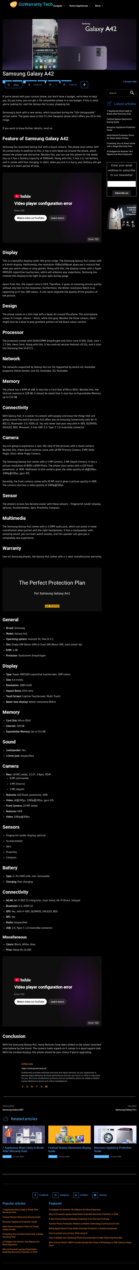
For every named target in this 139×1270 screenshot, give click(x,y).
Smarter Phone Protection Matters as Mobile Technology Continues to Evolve (84, 1223)
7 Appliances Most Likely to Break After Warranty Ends (119, 112)
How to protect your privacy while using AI (68, 1233)
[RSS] (41, 1086)
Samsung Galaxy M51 (13, 1109)
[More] (84, 84)
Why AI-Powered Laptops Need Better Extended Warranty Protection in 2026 (20, 1251)
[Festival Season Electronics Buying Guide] (69, 1134)
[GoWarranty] (11, 1075)
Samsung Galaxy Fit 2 (126, 1109)
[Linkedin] (32, 1086)
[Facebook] (22, 1086)
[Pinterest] (37, 1086)
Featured (7, 1156)
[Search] (132, 93)
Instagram (64, 1195)
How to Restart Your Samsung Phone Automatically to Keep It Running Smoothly (85, 1237)
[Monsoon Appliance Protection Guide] (115, 1134)
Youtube (103, 1195)
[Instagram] (27, 1086)
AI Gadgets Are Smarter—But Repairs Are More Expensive (120, 153)
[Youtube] (46, 1086)
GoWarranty (27, 1064)
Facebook (43, 1195)
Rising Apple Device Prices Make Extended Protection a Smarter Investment (83, 1228)
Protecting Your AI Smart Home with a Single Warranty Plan (121, 145)
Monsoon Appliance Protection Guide (121, 129)
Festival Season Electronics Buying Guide (119, 121)
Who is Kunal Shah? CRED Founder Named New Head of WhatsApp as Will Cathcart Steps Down (90, 1244)
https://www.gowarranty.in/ (34, 1068)
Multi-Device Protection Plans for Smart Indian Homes (120, 137)
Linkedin (84, 1195)
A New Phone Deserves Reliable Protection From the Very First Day (79, 1218)
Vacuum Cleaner (101, 1156)
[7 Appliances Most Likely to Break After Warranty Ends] (24, 1134)
